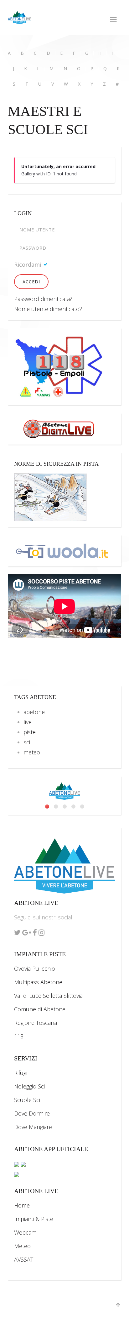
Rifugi (20, 1073)
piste (29, 732)
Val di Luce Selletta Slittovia (48, 995)
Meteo (22, 1246)
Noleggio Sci (29, 1086)
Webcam (25, 1232)
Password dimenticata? (43, 299)
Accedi (31, 282)
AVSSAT (23, 1259)
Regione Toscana (35, 1022)
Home (22, 1205)
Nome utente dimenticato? (48, 309)
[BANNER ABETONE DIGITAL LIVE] (62, 428)
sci (26, 742)
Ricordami (27, 264)
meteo (31, 752)
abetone (34, 712)
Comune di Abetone (39, 1009)
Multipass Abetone (38, 982)
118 (18, 1036)
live (27, 722)
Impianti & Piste (33, 1219)
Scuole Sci (27, 1100)
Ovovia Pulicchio (34, 968)
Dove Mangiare (33, 1127)
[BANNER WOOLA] (62, 550)
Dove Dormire (32, 1113)
